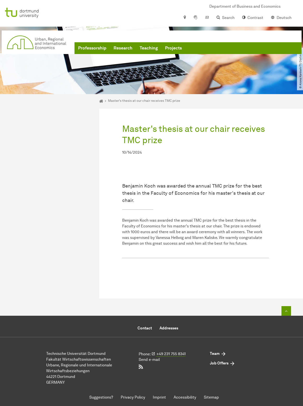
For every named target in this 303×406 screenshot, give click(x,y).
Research (123, 48)
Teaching (149, 48)
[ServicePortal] (195, 18)
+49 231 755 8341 (171, 353)
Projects (173, 48)
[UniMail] (207, 18)
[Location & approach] (184, 18)
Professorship (92, 48)
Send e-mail (149, 359)
